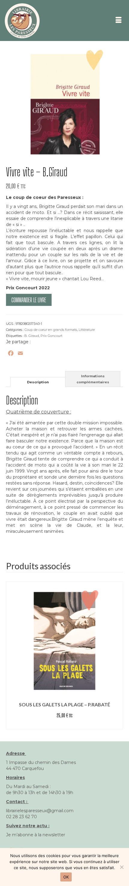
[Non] (121, 867)
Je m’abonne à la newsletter (35, 834)
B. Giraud (31, 336)
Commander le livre (28, 299)
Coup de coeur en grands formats (51, 330)
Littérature (87, 330)
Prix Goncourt (51, 336)
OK (66, 877)
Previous (11, 655)
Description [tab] (38, 382)
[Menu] (118, 20)
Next (117, 655)
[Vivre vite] (64, 104)
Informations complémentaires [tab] (92, 379)
